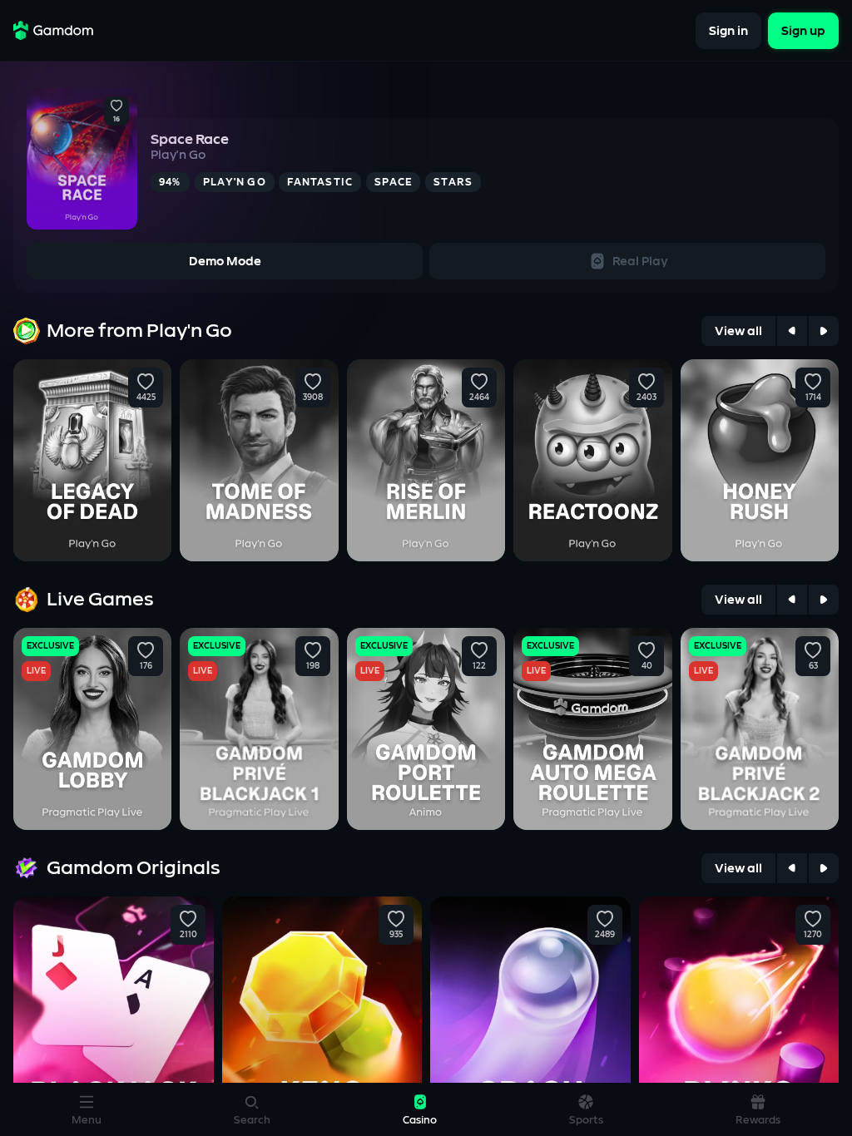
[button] (116, 106)
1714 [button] (812, 397)
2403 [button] (646, 397)
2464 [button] (479, 397)
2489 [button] (605, 935)
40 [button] (646, 666)
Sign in (728, 30)
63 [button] (812, 666)
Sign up (803, 30)
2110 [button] (187, 935)
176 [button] (146, 666)
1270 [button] (813, 935)
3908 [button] (313, 397)
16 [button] (116, 119)
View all (738, 331)
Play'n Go (178, 155)
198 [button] (313, 666)
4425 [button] (146, 397)
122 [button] (479, 666)
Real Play (640, 261)
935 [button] (396, 935)
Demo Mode (225, 261)
